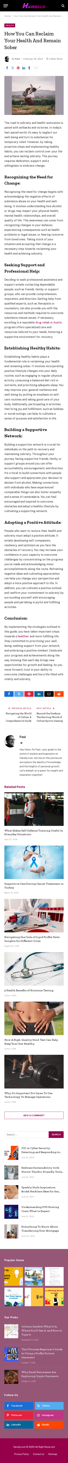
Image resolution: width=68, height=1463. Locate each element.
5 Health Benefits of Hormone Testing (29, 990)
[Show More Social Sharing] (36, 68)
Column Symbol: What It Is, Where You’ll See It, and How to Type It (41, 1330)
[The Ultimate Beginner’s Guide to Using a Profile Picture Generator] (11, 1354)
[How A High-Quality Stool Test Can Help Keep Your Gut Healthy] (34, 1018)
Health (10, 25)
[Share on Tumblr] (29, 68)
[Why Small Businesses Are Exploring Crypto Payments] (11, 1377)
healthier (23, 636)
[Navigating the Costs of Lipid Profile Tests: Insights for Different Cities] (34, 915)
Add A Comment (34, 1115)
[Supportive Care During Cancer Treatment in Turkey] (34, 862)
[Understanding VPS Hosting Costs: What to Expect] (11, 1212)
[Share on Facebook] (7, 68)
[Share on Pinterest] (18, 68)
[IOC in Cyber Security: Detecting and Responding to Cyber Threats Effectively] (11, 1153)
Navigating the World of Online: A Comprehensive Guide (18, 717)
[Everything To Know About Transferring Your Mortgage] (11, 1231)
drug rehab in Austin (48, 322)
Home (7, 16)
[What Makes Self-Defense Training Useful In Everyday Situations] (34, 809)
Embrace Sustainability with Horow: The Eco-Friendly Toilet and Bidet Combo (42, 1171)
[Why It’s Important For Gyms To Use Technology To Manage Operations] (34, 1071)
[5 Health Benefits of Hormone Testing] (34, 969)
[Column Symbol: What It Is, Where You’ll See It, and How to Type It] (11, 1331)
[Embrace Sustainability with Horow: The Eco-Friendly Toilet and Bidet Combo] (11, 1172)
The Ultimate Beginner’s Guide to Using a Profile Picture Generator (41, 1353)
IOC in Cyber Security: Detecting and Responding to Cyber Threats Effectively (40, 1152)
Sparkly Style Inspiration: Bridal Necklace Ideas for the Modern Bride (40, 1191)
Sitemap (52, 1454)
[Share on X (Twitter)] (12, 68)
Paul (17, 59)
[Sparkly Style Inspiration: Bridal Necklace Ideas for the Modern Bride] (11, 1192)
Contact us (38, 1454)
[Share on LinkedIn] (23, 68)
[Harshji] (34, 5)
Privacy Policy (21, 1454)
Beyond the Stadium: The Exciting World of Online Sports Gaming (50, 717)
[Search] (63, 6)
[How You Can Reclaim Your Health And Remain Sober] (34, 95)
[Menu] (5, 6)
